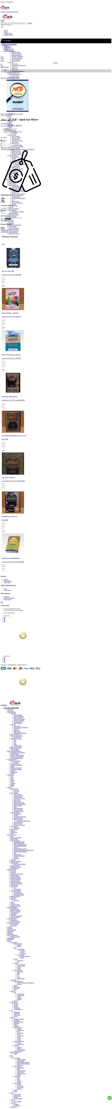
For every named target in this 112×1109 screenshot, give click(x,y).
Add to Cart (4, 147)
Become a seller (5, 12)
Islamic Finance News (9, 51)
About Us (6, 46)
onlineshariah (4, 232)
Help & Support (14, 12)
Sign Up (6, 32)
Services (6, 49)
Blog (5, 48)
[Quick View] (3, 278)
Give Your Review (5, 123)
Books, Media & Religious (14, 149)
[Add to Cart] (3, 280)
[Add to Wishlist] (3, 282)
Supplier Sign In (8, 33)
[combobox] (19, 23)
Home (5, 45)
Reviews (3, 229)
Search (30, 23)
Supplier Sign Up (8, 35)
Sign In (6, 30)
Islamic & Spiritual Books (28, 149)
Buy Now (10, 147)
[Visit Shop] (5, 230)
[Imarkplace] (8, 18)
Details (2, 227)
